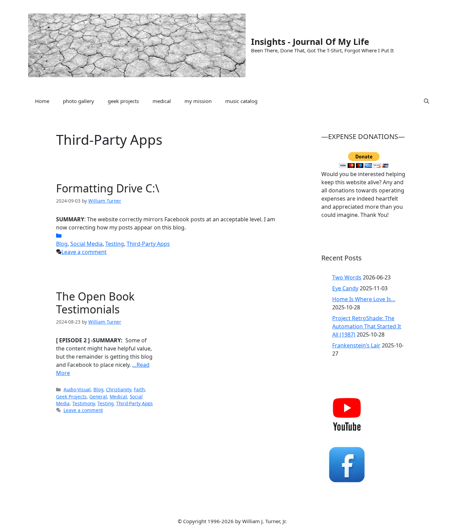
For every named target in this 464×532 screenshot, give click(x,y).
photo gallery (78, 101)
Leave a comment (84, 252)
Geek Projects (71, 396)
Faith (139, 389)
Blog (62, 243)
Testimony (83, 403)
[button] (426, 101)
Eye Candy (345, 288)
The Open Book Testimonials (95, 302)
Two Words (346, 277)
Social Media (86, 243)
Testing (114, 243)
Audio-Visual (77, 389)
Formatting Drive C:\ (107, 188)
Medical (118, 396)
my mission (198, 101)
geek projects (123, 101)
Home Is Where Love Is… (363, 299)
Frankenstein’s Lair (356, 345)
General (98, 396)
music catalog (241, 101)
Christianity (118, 389)
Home (42, 101)
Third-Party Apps (148, 243)
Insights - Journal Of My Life (310, 41)
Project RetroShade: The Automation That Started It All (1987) (366, 326)
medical (162, 101)
